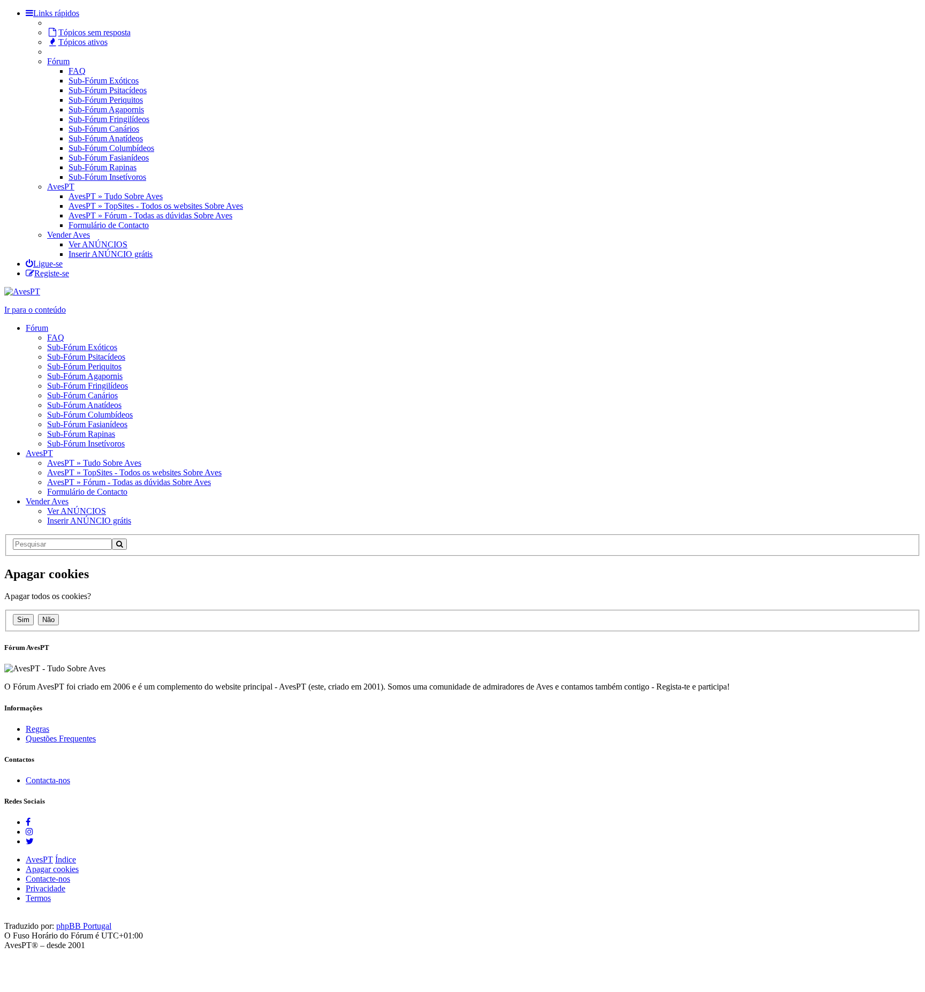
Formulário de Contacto (109, 225)
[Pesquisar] (119, 544)
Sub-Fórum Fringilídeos (109, 119)
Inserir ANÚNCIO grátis (111, 254)
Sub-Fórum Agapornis (106, 109)
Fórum (58, 61)
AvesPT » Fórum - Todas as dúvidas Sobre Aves (150, 215)
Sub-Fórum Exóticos (104, 80)
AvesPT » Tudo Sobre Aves (116, 196)
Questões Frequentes (61, 738)
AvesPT (60, 186)
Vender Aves (68, 234)
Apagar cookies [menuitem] (52, 869)
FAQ (77, 70)
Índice (65, 859)
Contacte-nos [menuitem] (48, 878)
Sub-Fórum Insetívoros (107, 176)
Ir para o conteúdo (35, 309)
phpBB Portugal (83, 925)
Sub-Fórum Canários (104, 128)
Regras (37, 728)
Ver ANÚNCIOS (98, 244)
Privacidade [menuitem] (45, 888)
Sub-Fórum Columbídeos (111, 148)
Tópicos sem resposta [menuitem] (94, 32)
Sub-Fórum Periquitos (106, 99)
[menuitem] (44, 263)
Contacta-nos (48, 780)
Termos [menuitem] (38, 898)
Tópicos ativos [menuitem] (83, 42)
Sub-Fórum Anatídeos (106, 138)
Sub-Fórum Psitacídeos (108, 90)
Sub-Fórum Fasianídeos (109, 157)
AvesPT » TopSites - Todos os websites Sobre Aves (156, 205)
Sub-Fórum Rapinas (103, 167)
